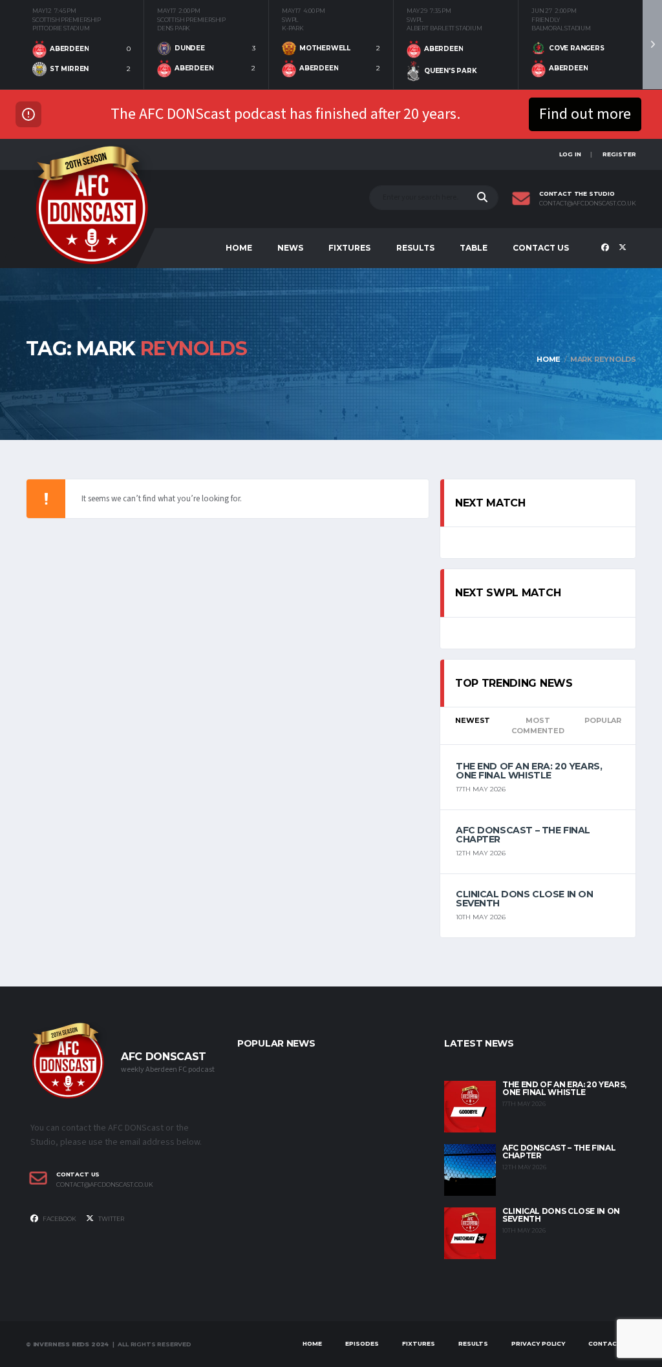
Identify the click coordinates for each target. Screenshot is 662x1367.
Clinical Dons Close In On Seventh (524, 898)
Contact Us (541, 248)
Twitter (110, 1218)
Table (473, 248)
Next (652, 44)
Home (239, 248)
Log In (570, 154)
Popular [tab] (602, 720)
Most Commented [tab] (537, 726)
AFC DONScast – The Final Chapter (523, 834)
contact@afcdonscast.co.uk (587, 203)
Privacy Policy (538, 1343)
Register (619, 154)
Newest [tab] (472, 720)
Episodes (362, 1343)
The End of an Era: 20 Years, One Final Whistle (529, 770)
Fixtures (349, 248)
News (290, 248)
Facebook (58, 1218)
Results (415, 248)
